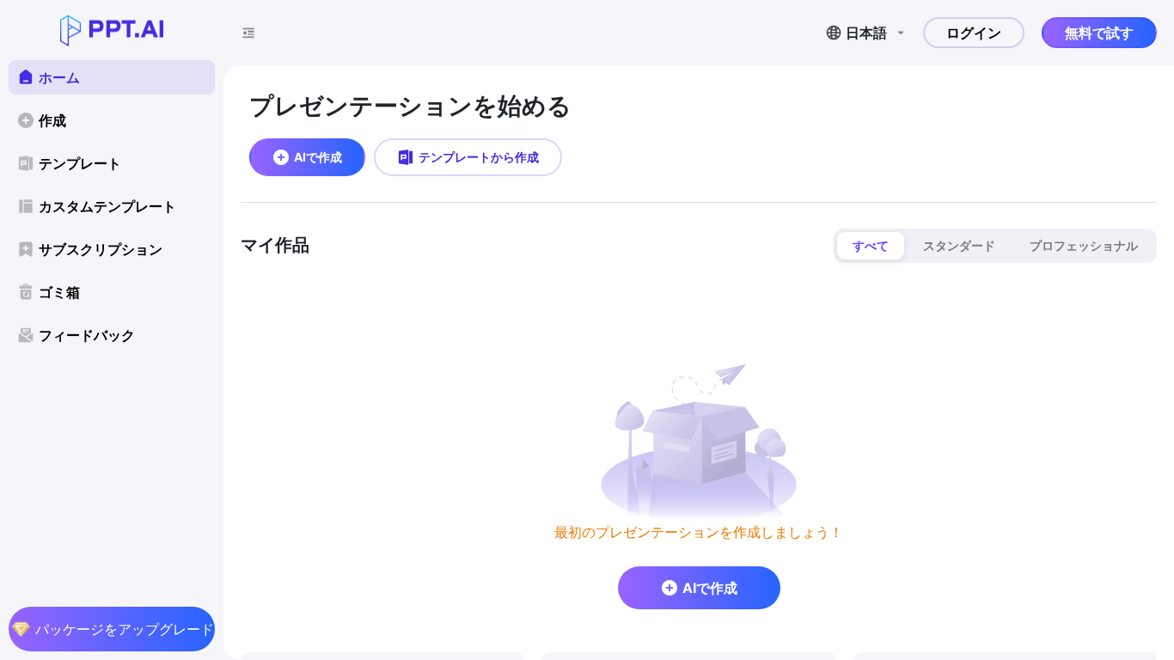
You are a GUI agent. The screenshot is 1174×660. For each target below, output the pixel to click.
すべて (871, 245)
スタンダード (959, 245)
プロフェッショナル (1084, 245)
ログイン (973, 32)
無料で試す (1099, 32)
